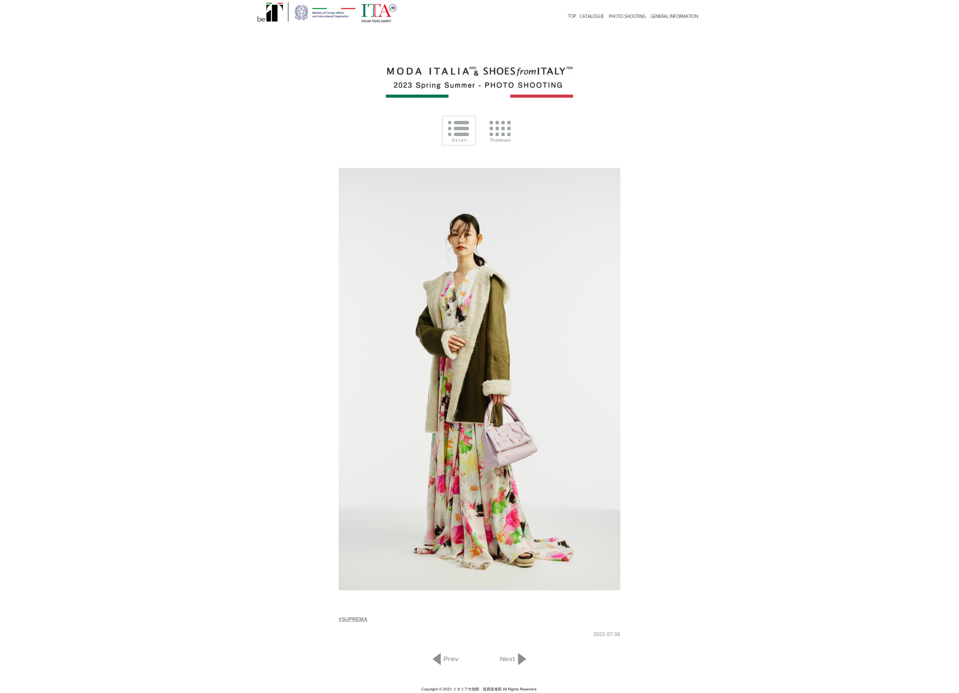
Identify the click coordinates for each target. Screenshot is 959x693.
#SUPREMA (353, 619)
